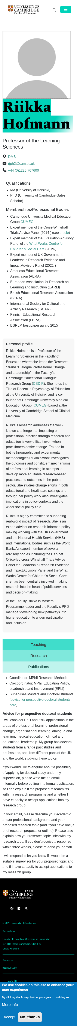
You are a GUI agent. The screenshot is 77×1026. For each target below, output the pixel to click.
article (64, 232)
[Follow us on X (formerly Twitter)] (26, 908)
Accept (9, 1017)
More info (10, 1005)
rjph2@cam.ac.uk (21, 163)
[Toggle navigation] (65, 9)
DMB (12, 157)
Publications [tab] (38, 667)
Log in (12, 980)
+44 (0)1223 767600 (23, 170)
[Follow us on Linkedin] (19, 908)
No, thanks (30, 1017)
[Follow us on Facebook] (12, 908)
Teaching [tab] (38, 645)
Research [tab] (38, 656)
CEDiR (38, 383)
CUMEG (27, 222)
